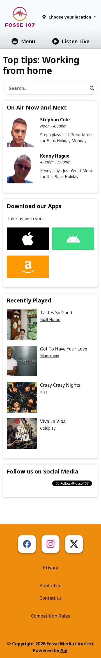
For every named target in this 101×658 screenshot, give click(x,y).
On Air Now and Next (37, 107)
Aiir (63, 650)
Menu (28, 41)
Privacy (50, 567)
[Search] (92, 88)
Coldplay (48, 428)
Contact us (51, 598)
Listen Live (75, 41)
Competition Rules (50, 616)
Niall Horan (50, 319)
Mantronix (49, 355)
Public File (50, 585)
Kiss (43, 392)
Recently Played (29, 300)
